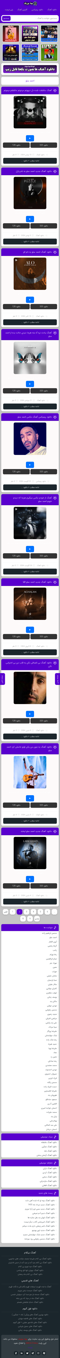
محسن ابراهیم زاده (49, 933)
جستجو (6, 18)
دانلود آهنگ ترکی (50, 1168)
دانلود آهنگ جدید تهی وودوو (43, 1230)
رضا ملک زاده (51, 1039)
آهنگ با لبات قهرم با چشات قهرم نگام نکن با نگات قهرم (30, 1286)
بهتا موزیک (22, 1339)
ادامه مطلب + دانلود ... (30, 160)
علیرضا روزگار (52, 1031)
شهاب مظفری (51, 992)
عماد (55, 1052)
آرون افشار (53, 941)
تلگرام (33, 1353)
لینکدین (22, 1353)
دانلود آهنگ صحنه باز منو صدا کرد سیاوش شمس (30, 1294)
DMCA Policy (32, 1343)
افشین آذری (52, 1103)
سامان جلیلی (52, 975)
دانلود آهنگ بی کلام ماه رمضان (30, 1274)
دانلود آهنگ (52, 9)
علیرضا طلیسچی (50, 1090)
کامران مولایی (51, 988)
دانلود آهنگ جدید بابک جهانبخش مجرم (39, 1234)
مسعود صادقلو (51, 1099)
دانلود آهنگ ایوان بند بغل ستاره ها (41, 1217)
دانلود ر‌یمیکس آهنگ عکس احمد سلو (35, 417)
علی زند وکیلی (51, 1022)
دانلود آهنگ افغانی (49, 1185)
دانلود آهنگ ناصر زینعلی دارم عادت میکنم (38, 1226)
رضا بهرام (53, 954)
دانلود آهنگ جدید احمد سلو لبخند (36, 831)
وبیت (30, 1347)
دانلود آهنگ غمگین (49, 1146)
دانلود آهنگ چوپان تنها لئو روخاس (30, 1270)
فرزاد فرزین (52, 1078)
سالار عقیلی (52, 984)
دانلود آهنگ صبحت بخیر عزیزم (30, 1290)
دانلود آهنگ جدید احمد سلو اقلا (37, 582)
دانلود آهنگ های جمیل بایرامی (30, 1326)
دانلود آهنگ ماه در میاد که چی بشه (30, 1298)
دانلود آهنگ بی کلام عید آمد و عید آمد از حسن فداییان (30, 1262)
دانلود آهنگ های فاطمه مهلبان (30, 1318)
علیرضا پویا (53, 1048)
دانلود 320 (44, 145)
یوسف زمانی (52, 997)
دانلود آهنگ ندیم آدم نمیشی (43, 1213)
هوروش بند (52, 1095)
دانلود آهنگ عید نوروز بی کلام (30, 1266)
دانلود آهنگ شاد (50, 1150)
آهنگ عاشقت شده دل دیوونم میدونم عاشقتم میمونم (28, 90)
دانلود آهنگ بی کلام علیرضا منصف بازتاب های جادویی (30, 1258)
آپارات (44, 1353)
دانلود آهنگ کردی (50, 1172)
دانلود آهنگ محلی (49, 1176)
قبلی (5, 911)
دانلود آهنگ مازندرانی (48, 1181)
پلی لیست (9, 9)
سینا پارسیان (52, 980)
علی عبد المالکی (51, 1125)
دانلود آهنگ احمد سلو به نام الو (37, 252)
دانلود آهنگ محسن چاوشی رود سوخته (39, 1238)
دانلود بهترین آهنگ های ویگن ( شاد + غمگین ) (30, 1314)
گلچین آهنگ (22, 9)
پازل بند (54, 1116)
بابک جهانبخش (51, 1035)
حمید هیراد (52, 1044)
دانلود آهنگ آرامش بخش (47, 1155)
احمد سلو (53, 937)
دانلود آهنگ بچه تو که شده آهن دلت (40, 1200)
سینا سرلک (52, 1027)
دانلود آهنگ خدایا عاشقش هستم (30, 1302)
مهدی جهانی (52, 1005)
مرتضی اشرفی (51, 1018)
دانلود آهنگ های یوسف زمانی (30, 1330)
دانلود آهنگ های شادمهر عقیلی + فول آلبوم (30, 1322)
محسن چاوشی (51, 1009)
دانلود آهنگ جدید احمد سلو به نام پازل (34, 171)
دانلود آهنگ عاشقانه (49, 1142)
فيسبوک (16, 1353)
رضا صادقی (52, 1061)
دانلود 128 (16, 145)
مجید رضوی (52, 1014)
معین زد (54, 1056)
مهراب (54, 971)
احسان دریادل (51, 1129)
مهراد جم (53, 963)
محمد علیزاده (51, 1112)
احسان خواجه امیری (49, 1108)
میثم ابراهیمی (51, 958)
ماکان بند (53, 1001)
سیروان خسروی (51, 1073)
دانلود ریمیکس (37, 9)
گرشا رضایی (52, 945)
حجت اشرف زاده (50, 1086)
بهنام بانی (53, 1120)
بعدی (37, 918)
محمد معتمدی (51, 1065)
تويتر (27, 1353)
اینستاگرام (38, 1353)
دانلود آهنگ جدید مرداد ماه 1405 (41, 1204)
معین (55, 967)
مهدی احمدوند (51, 1069)
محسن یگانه (52, 1082)
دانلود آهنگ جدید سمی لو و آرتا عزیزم (40, 1209)
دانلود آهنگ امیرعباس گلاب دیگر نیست (39, 1221)
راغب (55, 950)
